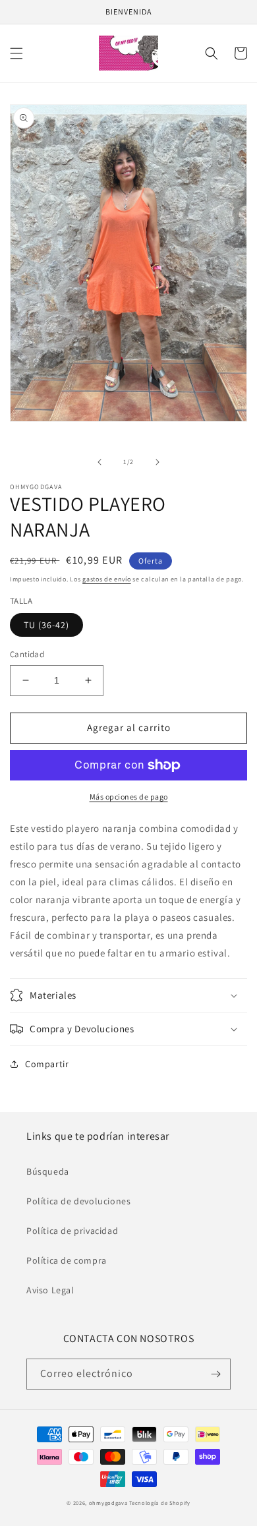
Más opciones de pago (129, 797)
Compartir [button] (47, 1064)
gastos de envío (106, 579)
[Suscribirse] (215, 1374)
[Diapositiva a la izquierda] (99, 462)
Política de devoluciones (78, 1201)
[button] (16, 53)
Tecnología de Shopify (159, 1502)
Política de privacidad (72, 1231)
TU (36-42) (46, 625)
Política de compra (66, 1260)
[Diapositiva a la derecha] (157, 462)
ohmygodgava (108, 1502)
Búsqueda (47, 1171)
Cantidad (27, 654)
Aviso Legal (50, 1290)
